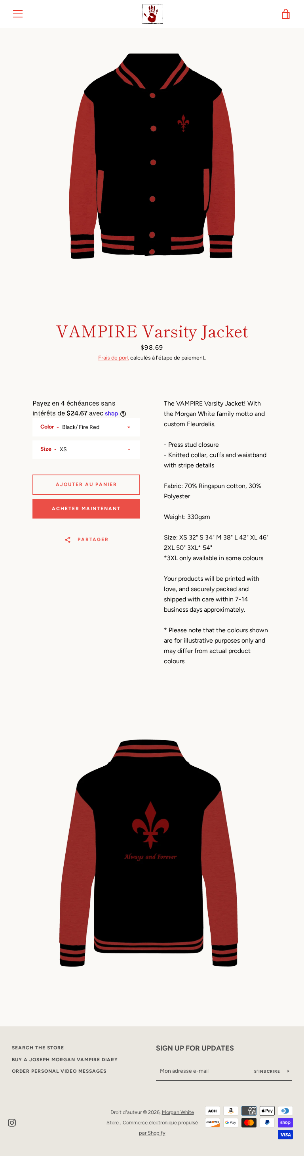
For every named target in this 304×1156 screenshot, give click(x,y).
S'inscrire (267, 1071)
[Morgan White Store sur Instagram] (12, 1122)
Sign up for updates (195, 1048)
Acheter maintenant (86, 508)
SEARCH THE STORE (38, 1048)
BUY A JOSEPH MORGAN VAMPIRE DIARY (65, 1059)
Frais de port (113, 357)
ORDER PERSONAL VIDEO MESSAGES (59, 1071)
